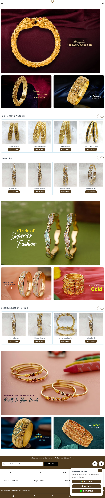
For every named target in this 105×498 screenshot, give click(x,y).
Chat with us (88, 491)
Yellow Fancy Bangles (39, 146)
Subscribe (51, 464)
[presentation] (97, 116)
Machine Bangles (14, 189)
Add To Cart (14, 149)
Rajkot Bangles (65, 146)
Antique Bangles (14, 146)
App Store (88, 486)
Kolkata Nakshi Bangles (65, 338)
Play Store (88, 481)
